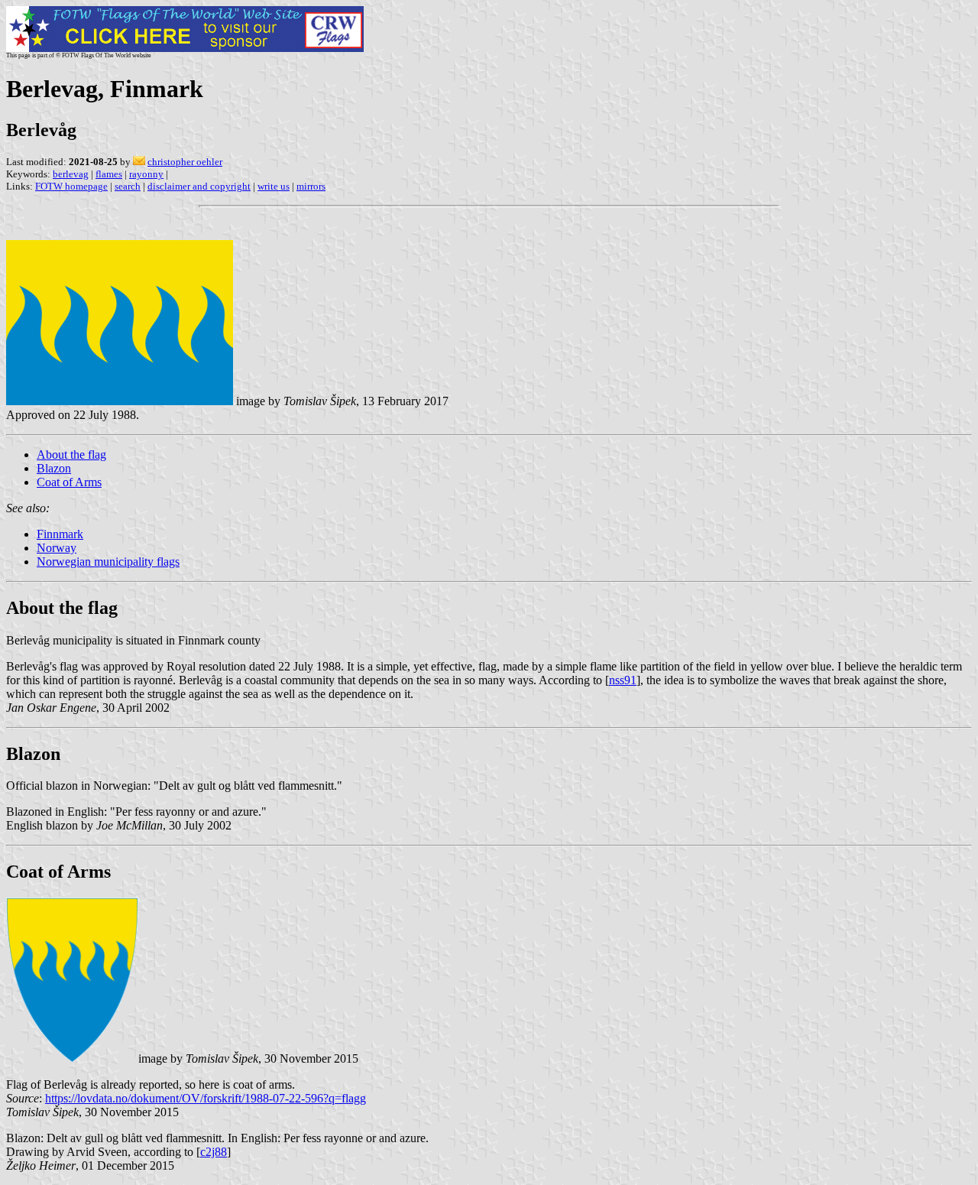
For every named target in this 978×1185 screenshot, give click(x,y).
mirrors (310, 186)
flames (109, 174)
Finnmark (60, 534)
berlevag (71, 174)
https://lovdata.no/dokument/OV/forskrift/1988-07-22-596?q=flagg (205, 1098)
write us (273, 186)
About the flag (71, 454)
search (128, 186)
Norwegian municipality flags (108, 561)
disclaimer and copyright (199, 186)
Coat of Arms (69, 482)
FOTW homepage (71, 186)
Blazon (54, 468)
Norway (56, 547)
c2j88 (213, 1151)
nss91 (622, 680)
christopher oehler (184, 161)
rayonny (146, 174)
